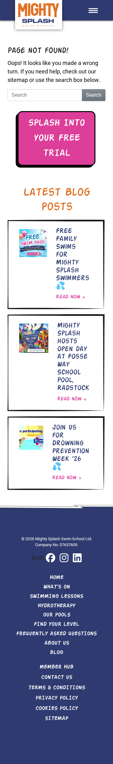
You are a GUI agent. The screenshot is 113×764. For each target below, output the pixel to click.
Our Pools (56, 614)
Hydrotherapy (56, 605)
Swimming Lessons (56, 596)
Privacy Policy (56, 698)
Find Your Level (56, 624)
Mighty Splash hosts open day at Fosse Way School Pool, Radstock (73, 357)
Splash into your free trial (56, 138)
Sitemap (56, 718)
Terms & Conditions (56, 687)
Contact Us (56, 677)
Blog (56, 652)
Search (93, 95)
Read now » (70, 297)
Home (56, 577)
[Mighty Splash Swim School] (38, 14)
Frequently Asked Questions (56, 633)
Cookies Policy (56, 708)
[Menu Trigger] (93, 10)
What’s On (56, 586)
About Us (56, 643)
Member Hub (56, 667)
